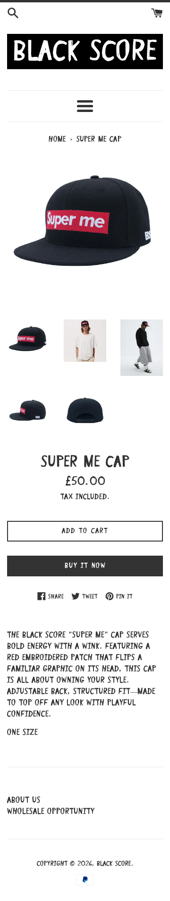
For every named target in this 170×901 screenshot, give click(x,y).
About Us (24, 800)
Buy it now (85, 566)
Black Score (114, 864)
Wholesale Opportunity (50, 812)
